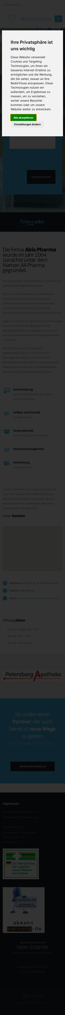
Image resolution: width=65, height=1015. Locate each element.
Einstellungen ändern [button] (27, 124)
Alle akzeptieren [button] (23, 117)
